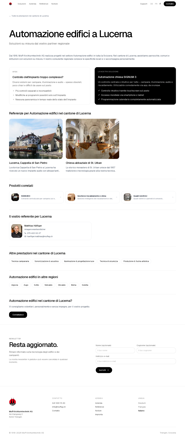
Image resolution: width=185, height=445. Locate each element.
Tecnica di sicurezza (109, 261)
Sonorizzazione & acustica (47, 261)
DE (151, 4)
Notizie (54, 4)
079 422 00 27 (34, 233)
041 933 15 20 (58, 403)
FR (156, 4)
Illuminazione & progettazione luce (79, 261)
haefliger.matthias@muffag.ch (40, 236)
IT (160, 4)
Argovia (14, 285)
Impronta (99, 414)
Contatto (170, 4)
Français (142, 407)
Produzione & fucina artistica (136, 261)
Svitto (36, 285)
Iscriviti (102, 370)
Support (143, 4)
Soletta (85, 285)
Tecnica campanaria (20, 261)
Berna (73, 285)
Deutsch (142, 403)
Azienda (32, 4)
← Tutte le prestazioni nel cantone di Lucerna (29, 16)
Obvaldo (62, 285)
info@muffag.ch (59, 407)
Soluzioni (22, 4)
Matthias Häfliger (33, 225)
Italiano (141, 410)
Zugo (26, 285)
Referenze (43, 4)
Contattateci (18, 314)
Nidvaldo (48, 285)
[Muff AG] (10, 4)
